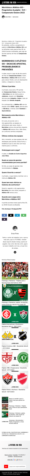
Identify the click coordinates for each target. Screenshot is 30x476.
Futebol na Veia (6, 432)
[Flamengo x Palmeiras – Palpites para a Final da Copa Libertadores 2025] (15, 271)
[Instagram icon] (15, 252)
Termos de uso (18, 456)
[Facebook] (4, 215)
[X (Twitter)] (10, 215)
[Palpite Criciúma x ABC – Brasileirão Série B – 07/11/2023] (15, 336)
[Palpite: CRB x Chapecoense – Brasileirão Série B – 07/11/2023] (15, 358)
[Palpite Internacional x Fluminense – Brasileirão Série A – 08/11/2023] (15, 314)
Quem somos (8, 455)
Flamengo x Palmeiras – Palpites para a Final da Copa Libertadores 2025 (18, 407)
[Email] (4, 219)
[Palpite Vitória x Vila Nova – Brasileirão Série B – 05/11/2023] (15, 380)
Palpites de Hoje (15, 432)
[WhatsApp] (23, 215)
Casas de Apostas (21, 2)
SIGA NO (10, 459)
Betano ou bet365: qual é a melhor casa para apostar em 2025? (16, 400)
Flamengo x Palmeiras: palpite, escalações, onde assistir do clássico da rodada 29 (17, 414)
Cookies (10, 456)
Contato (15, 455)
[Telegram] (17, 215)
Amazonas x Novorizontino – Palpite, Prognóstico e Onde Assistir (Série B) (16, 422)
